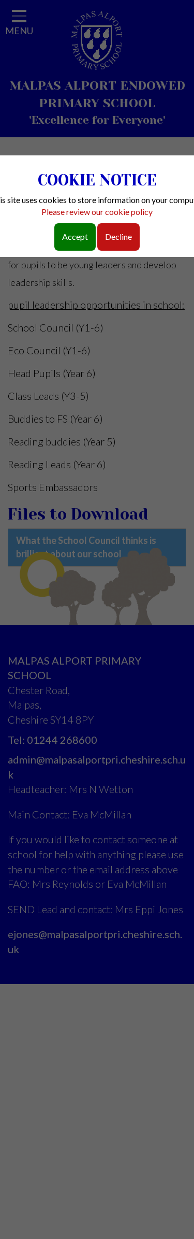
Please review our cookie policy (97, 212)
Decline (118, 236)
